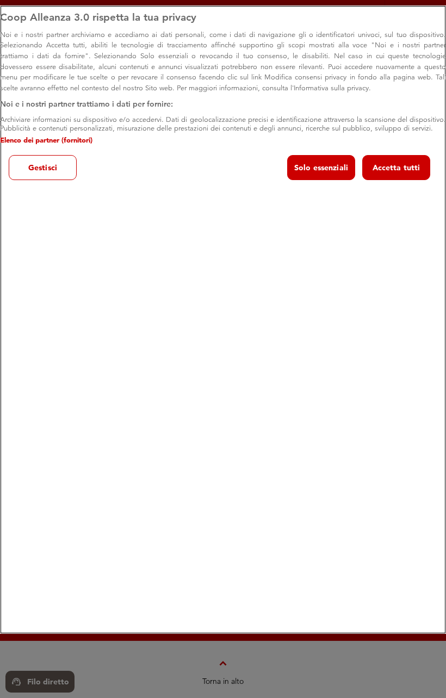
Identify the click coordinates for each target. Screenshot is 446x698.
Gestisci (42, 167)
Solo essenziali (321, 167)
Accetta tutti (396, 167)
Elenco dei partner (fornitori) (46, 139)
